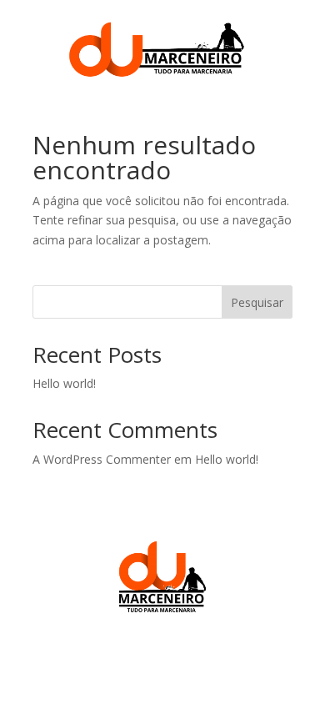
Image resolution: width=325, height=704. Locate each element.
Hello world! (64, 383)
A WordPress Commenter (101, 459)
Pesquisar (257, 302)
